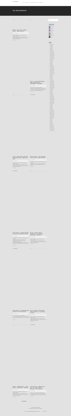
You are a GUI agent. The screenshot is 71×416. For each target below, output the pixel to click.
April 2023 (51, 93)
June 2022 (51, 105)
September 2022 (52, 102)
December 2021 (52, 113)
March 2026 (51, 50)
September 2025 (52, 58)
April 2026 (51, 49)
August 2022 (51, 103)
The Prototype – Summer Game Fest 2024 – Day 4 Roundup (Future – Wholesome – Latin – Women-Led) (37, 387)
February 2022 (52, 110)
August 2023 (51, 88)
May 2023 (51, 92)
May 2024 (51, 77)
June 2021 (51, 120)
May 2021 (51, 121)
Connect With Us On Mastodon (35, 407)
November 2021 (52, 114)
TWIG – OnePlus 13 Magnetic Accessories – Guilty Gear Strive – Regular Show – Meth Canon (37, 233)
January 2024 (52, 82)
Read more (32, 91)
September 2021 (52, 116)
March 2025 (51, 65)
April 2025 (51, 64)
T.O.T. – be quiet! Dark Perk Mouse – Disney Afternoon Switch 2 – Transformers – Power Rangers (37, 82)
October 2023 (52, 86)
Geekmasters (41, 2)
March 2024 (51, 80)
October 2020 (52, 130)
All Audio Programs (32, 2)
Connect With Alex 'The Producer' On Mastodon (35, 408)
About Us (37, 2)
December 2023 (52, 83)
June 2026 (51, 47)
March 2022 (51, 109)
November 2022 (52, 99)
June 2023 (51, 91)
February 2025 (52, 66)
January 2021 (51, 126)
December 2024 (52, 69)
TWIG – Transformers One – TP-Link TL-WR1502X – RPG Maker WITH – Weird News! (21, 387)
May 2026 (51, 48)
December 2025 (52, 54)
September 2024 (52, 72)
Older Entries (24, 401)
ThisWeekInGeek (31, 411)
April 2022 (51, 108)
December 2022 (52, 98)
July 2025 (51, 60)
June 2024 (51, 76)
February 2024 (52, 81)
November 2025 (52, 55)
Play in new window (35, 87)
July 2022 (51, 104)
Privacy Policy (45, 411)
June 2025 (51, 61)
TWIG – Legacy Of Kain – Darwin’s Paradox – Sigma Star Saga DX (20, 30)
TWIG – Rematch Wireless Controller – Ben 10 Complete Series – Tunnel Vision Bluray (21, 157)
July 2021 (51, 119)
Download (40, 87)
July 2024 (51, 75)
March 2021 (51, 124)
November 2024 (52, 70)
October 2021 (51, 115)
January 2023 (52, 97)
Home (24, 2)
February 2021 (52, 125)
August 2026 (51, 44)
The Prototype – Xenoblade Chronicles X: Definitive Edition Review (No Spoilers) (21, 233)
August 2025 (51, 59)
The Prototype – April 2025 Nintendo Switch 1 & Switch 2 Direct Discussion (38, 157)
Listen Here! (27, 2)
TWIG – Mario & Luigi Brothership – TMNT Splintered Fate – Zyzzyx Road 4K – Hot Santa (38, 311)
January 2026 (52, 53)
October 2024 (52, 71)
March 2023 (51, 94)
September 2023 (52, 87)
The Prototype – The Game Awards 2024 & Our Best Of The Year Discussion (21, 311)
